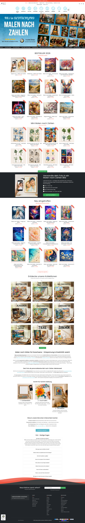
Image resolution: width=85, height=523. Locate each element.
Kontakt (62, 506)
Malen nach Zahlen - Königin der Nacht (18, 222)
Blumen (48, 500)
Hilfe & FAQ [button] (45, 4)
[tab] (41, 280)
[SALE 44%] (18, 141)
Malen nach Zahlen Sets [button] (33, 3)
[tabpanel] (42, 89)
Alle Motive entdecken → (42, 430)
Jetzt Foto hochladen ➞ (51, 194)
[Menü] (5, 515)
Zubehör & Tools (57, 3)
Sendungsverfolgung (64, 507)
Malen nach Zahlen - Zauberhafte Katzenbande (50, 96)
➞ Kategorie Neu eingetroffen (42, 271)
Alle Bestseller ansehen (42, 55)
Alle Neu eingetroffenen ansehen (42, 203)
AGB (61, 498)
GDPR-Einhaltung (63, 503)
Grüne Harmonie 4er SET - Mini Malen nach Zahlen (18, 165)
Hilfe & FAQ (34, 506)
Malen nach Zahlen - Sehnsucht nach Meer (34, 96)
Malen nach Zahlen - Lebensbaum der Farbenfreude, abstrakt (66, 74)
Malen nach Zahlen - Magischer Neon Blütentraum (50, 222)
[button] (79, 3)
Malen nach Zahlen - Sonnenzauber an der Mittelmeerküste (18, 265)
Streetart (48, 510)
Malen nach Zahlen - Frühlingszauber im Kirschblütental (50, 243)
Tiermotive (33, 357)
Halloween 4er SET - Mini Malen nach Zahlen (66, 165)
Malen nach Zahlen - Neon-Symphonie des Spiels (18, 117)
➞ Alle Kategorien (42, 347)
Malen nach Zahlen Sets (35, 498)
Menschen (48, 506)
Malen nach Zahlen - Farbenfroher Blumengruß (66, 222)
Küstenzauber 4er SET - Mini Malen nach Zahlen (18, 144)
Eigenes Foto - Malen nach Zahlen (18, 73)
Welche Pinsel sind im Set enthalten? (42, 466)
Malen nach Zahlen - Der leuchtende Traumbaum (66, 243)
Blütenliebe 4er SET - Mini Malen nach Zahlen (50, 165)
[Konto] (81, 3)
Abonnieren (63, 487)
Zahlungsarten (63, 504)
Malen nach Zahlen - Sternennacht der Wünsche (66, 265)
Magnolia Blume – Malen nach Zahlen (50, 117)
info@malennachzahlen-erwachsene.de (19, 498)
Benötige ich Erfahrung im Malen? (42, 438)
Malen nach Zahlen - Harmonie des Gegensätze (50, 265)
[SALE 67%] (18, 93)
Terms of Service (53, 490)
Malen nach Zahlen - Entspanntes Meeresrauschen (66, 117)
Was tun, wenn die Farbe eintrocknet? (43, 472)
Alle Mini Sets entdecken (42, 171)
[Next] (69, 10)
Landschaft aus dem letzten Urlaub (28, 377)
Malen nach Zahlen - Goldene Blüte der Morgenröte (34, 243)
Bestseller (48, 498)
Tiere (47, 513)
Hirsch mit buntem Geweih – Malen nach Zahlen (66, 96)
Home (26, 3)
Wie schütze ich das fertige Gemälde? (42, 462)
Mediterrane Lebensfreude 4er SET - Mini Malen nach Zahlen (50, 144)
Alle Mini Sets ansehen (42, 125)
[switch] (3, 519)
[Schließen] (84, 0)
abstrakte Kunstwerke (46, 357)
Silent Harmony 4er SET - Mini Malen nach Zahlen (34, 165)
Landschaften (49, 504)
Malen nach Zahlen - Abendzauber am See (50, 74)
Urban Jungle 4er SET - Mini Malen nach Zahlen (66, 144)
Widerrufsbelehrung (64, 501)
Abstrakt (48, 497)
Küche (47, 503)
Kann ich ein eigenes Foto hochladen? (42, 459)
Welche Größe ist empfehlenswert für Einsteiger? (42, 452)
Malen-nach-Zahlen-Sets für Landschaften (23, 357)
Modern (48, 507)
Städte (48, 511)
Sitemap (62, 510)
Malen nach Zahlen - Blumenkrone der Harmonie (34, 117)
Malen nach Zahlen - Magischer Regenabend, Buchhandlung (18, 96)
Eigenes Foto (42, 3)
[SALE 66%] (66, 93)
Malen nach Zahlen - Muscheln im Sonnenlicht (34, 265)
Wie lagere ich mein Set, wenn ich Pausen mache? (42, 476)
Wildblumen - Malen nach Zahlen (34, 73)
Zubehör (48, 514)
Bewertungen (39, 4)
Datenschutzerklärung (64, 500)
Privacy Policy (57, 490)
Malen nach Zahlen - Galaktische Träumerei (34, 222)
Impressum (62, 497)
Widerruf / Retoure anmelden (65, 511)
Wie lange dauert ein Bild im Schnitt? (42, 449)
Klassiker (48, 501)
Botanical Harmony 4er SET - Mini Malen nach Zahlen (34, 144)
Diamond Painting (49, 3)
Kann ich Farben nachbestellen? (42, 469)
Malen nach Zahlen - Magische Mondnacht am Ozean (18, 243)
